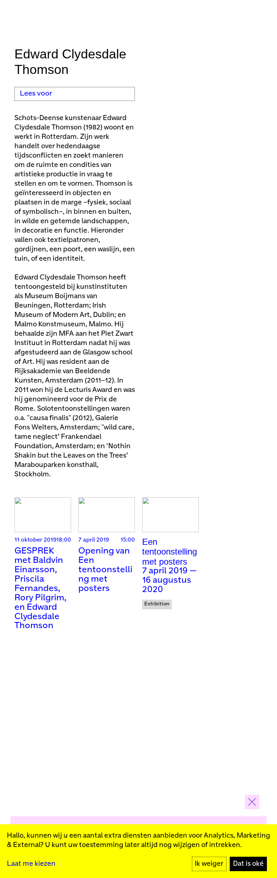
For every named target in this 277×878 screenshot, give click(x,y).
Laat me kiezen (31, 863)
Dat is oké (248, 863)
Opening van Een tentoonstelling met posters (105, 570)
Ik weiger (209, 863)
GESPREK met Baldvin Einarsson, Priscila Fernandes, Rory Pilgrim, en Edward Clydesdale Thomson (40, 588)
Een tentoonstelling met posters (169, 551)
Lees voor (36, 93)
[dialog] (138, 851)
